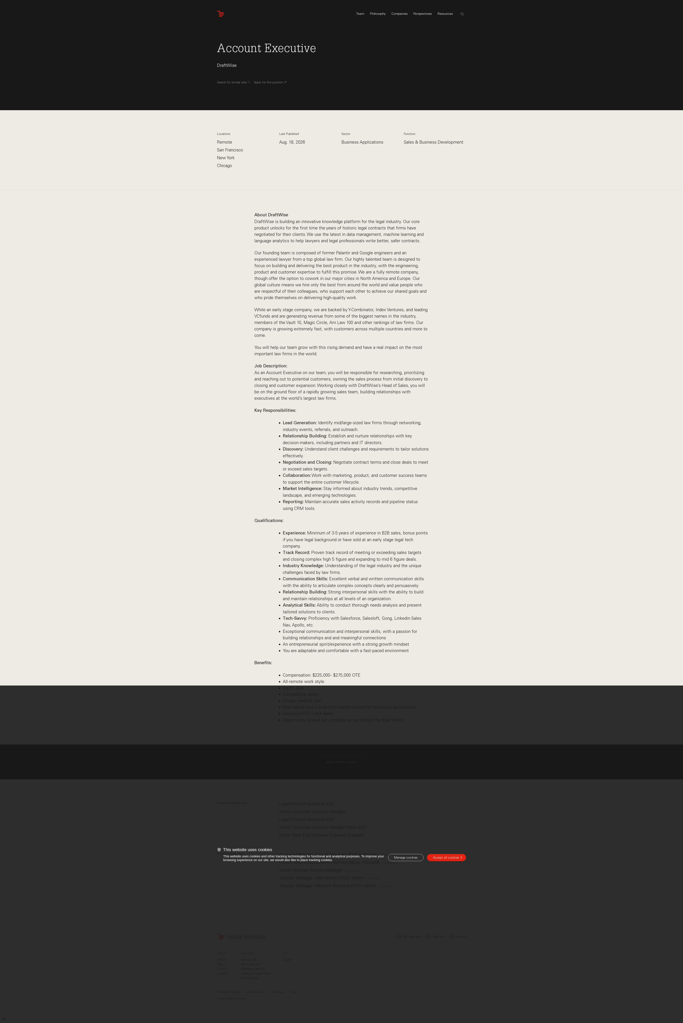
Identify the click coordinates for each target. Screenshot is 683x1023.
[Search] (462, 14)
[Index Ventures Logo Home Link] (220, 14)
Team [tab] (360, 14)
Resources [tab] (445, 14)
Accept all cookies (446, 857)
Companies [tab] (399, 14)
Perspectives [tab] (422, 14)
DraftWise (227, 65)
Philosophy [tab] (378, 14)
